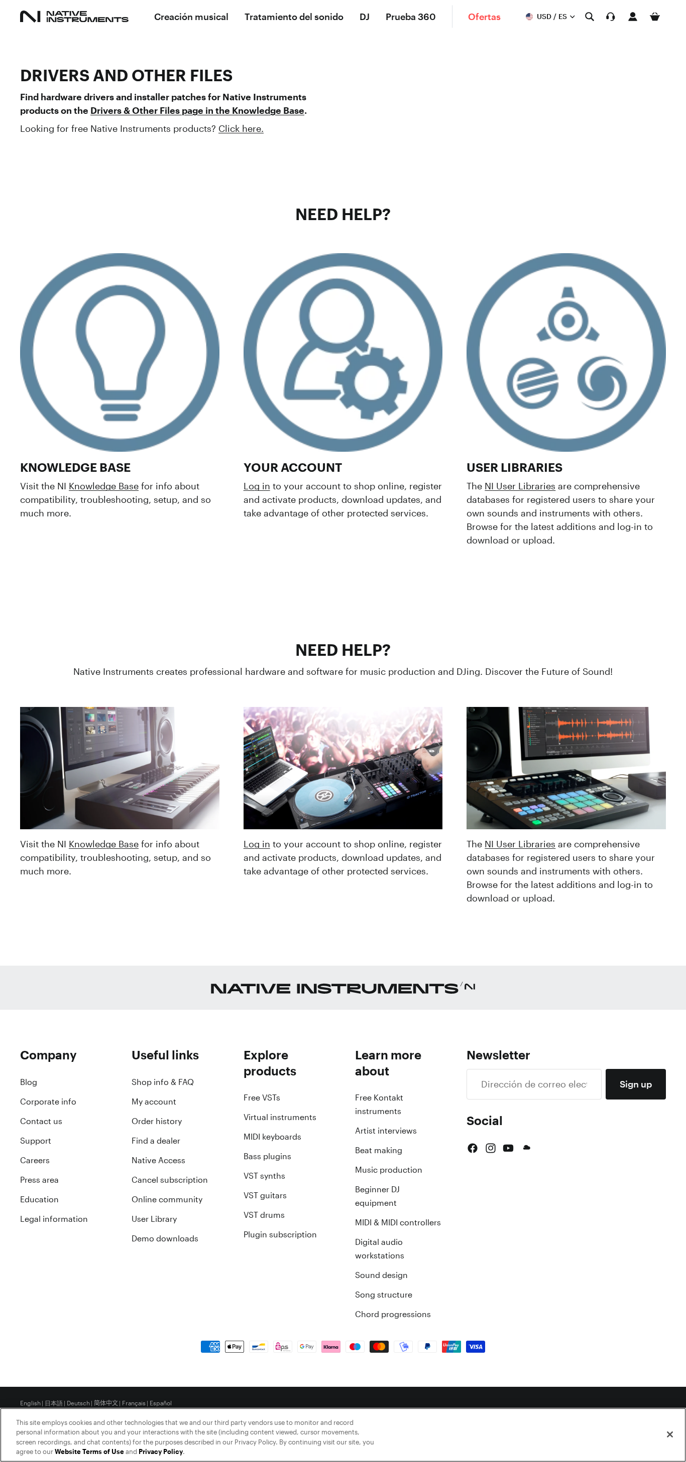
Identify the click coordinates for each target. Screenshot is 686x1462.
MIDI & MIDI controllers (398, 1222)
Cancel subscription (170, 1180)
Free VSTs (262, 1097)
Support (35, 1141)
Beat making (378, 1150)
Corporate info (48, 1102)
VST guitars (265, 1195)
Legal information (54, 1219)
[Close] (670, 1434)
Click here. (241, 128)
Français (134, 1403)
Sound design (381, 1275)
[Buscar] (590, 17)
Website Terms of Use (89, 1451)
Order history (157, 1121)
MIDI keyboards (272, 1137)
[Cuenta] (633, 17)
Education (39, 1199)
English (30, 1403)
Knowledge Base (104, 485)
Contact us (41, 1121)
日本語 (54, 1403)
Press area (39, 1180)
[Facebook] (473, 1148)
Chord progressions (393, 1314)
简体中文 (106, 1403)
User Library (154, 1219)
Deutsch (78, 1403)
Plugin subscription (280, 1234)
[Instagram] (491, 1148)
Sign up (636, 1083)
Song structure (383, 1295)
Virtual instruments (280, 1117)
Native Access (158, 1160)
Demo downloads (165, 1238)
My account (154, 1102)
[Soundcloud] (526, 1148)
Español (161, 1403)
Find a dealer (156, 1141)
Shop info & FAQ (163, 1082)
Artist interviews (386, 1131)
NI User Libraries (520, 485)
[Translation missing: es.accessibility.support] (611, 17)
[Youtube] (508, 1148)
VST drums (264, 1215)
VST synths (264, 1176)
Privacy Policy (161, 1451)
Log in (257, 485)
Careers (35, 1160)
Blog (28, 1082)
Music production (388, 1170)
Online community (167, 1199)
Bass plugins (267, 1156)
